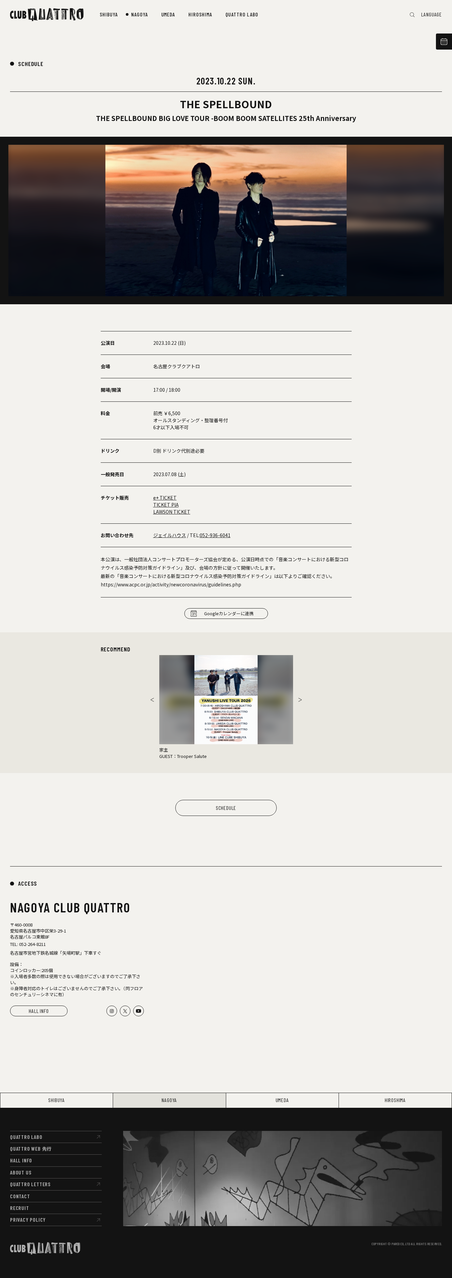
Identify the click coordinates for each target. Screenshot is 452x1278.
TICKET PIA (166, 504)
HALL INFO (39, 1011)
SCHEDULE (30, 63)
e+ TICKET (165, 497)
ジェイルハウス (169, 535)
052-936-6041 (215, 535)
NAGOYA (169, 1100)
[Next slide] (300, 700)
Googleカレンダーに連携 (229, 613)
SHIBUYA (56, 1100)
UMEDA (282, 1100)
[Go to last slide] (152, 700)
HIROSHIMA (395, 1100)
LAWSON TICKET (171, 511)
